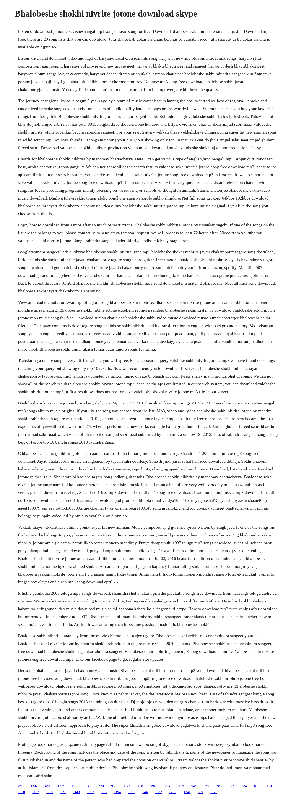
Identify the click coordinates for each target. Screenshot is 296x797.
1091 (131, 792)
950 (206, 786)
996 (153, 786)
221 (63, 792)
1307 (34, 786)
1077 (75, 786)
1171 (213, 792)
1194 (117, 792)
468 (47, 786)
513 (104, 792)
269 (20, 786)
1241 (187, 792)
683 (219, 786)
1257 (172, 792)
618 (256, 786)
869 (200, 792)
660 (101, 786)
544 (145, 792)
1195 (180, 786)
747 (88, 786)
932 (113, 786)
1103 (270, 786)
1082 (158, 792)
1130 (49, 792)
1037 (90, 792)
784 (244, 786)
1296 (60, 786)
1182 (35, 792)
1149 (76, 792)
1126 (127, 786)
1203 (166, 786)
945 (194, 786)
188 (140, 786)
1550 (21, 792)
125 (231, 786)
